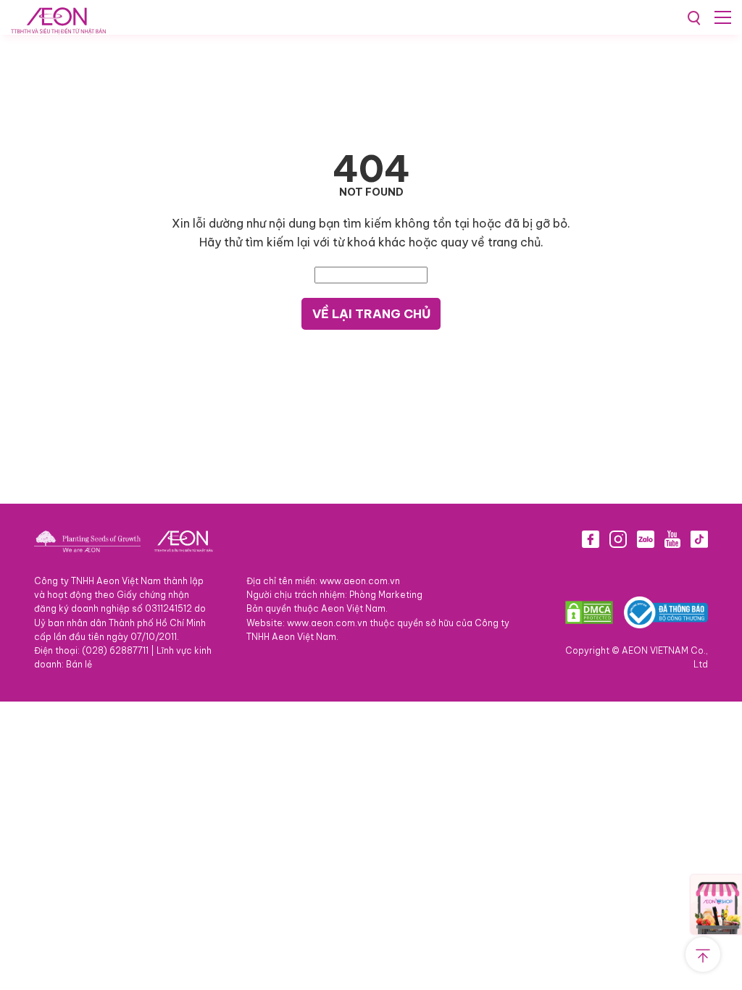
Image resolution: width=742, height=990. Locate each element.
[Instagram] (618, 542)
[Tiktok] (699, 542)
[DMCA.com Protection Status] (589, 615)
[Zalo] (645, 542)
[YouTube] (672, 542)
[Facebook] (590, 542)
